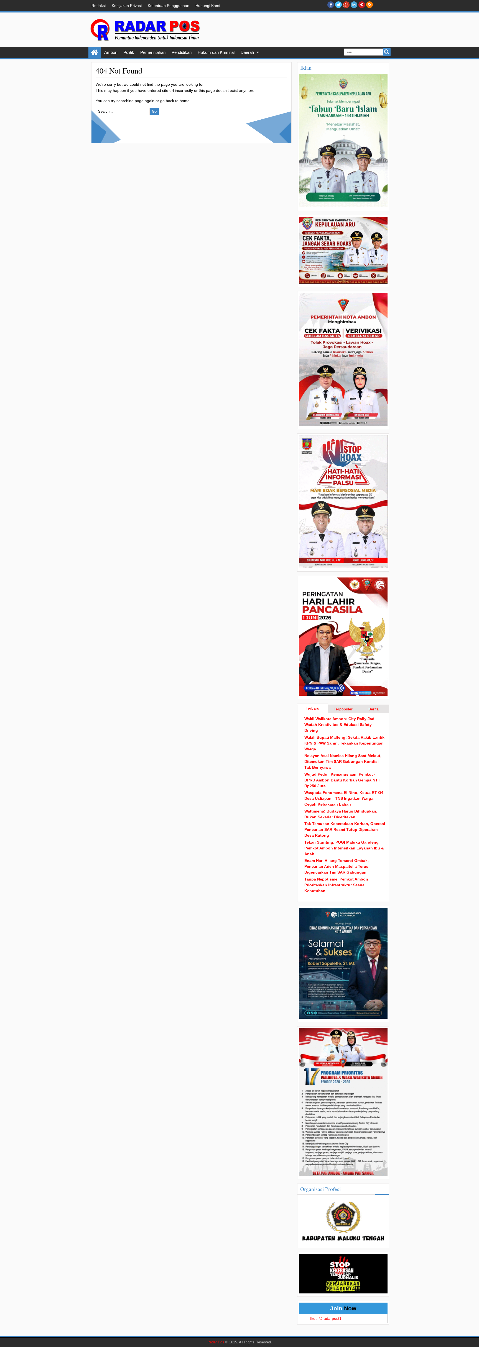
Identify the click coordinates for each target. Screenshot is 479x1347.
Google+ (346, 4)
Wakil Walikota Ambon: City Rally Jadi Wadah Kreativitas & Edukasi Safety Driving (340, 725)
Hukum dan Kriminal (216, 52)
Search (387, 52)
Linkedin (354, 4)
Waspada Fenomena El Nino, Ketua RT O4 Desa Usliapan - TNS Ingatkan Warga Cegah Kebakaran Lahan (343, 798)
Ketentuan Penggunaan (168, 5)
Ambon (110, 52)
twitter (338, 4)
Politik (128, 52)
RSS (369, 4)
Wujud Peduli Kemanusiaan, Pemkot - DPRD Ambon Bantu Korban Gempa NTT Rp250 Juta (342, 780)
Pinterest (361, 4)
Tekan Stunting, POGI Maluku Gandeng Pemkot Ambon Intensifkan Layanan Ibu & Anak (344, 848)
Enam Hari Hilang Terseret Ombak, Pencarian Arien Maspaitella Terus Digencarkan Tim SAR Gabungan (336, 866)
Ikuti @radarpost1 (326, 1318)
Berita (373, 709)
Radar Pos (215, 1342)
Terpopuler (343, 709)
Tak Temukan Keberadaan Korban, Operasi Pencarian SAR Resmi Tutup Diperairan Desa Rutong (344, 829)
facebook (330, 4)
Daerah (247, 52)
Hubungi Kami (207, 5)
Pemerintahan (152, 52)
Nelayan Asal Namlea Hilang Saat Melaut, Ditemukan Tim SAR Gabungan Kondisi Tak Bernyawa (342, 761)
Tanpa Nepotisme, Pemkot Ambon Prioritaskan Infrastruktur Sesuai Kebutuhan (336, 885)
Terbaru (312, 708)
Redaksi (98, 5)
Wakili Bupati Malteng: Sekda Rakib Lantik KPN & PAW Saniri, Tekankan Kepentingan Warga (344, 743)
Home (94, 52)
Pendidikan (182, 52)
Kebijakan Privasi (127, 5)
